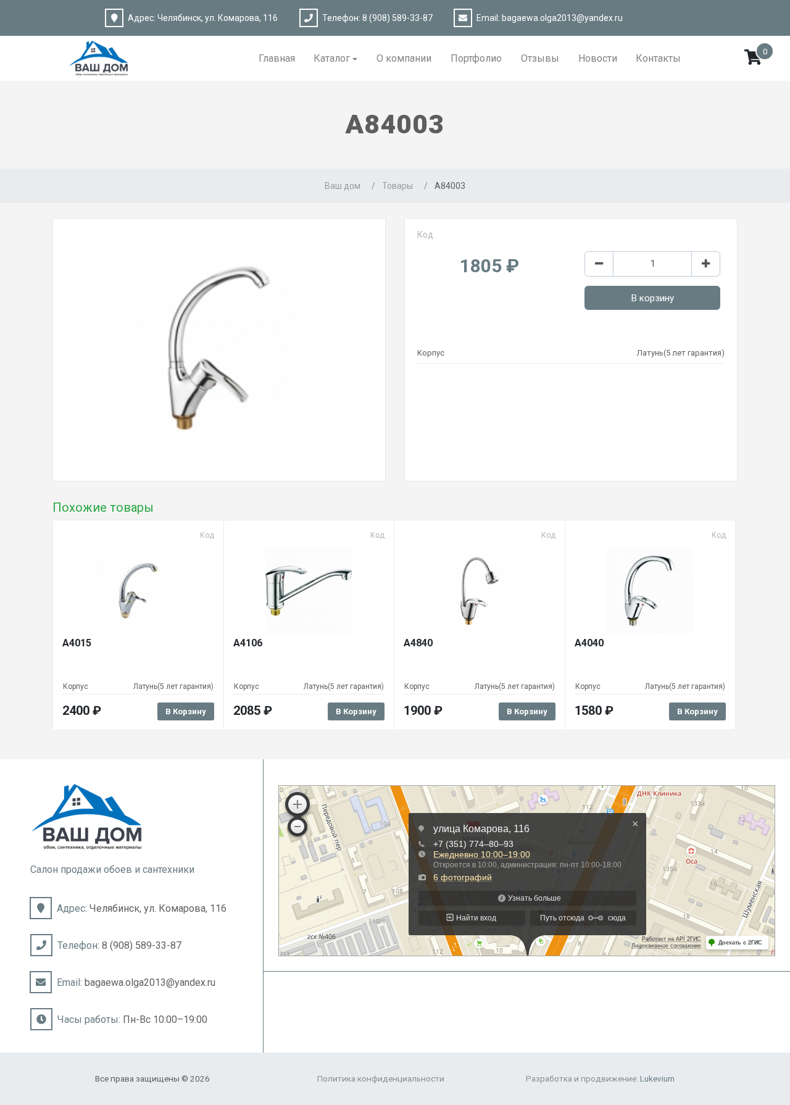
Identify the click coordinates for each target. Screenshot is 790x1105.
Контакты (658, 58)
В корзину (652, 298)
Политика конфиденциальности (380, 1078)
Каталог (332, 58)
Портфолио (476, 58)
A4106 (247, 643)
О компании (403, 58)
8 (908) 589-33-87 (397, 18)
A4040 (589, 643)
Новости (597, 58)
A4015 (76, 643)
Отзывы (540, 58)
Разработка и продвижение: (600, 1078)
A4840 (418, 643)
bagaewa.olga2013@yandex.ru (562, 18)
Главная (277, 58)
